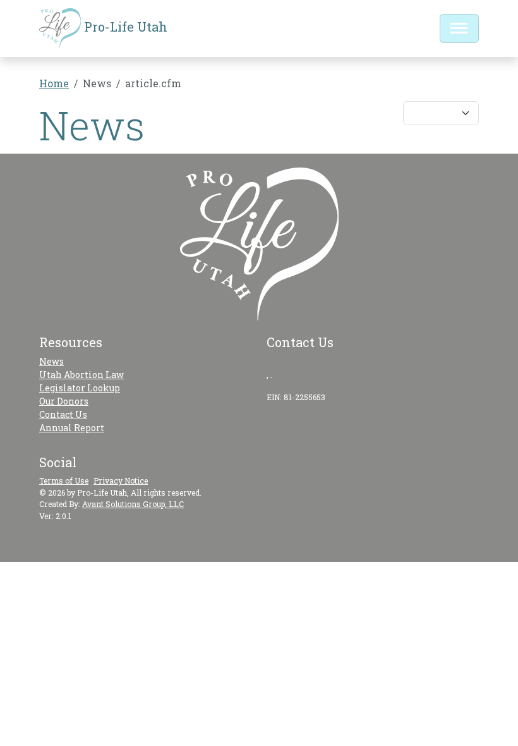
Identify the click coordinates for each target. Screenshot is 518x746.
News (51, 361)
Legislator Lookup (79, 388)
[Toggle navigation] (459, 28)
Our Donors (63, 401)
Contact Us (63, 414)
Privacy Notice (120, 480)
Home (54, 83)
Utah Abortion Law (81, 375)
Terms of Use (63, 480)
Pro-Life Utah (124, 26)
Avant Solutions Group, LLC (133, 504)
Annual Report (71, 428)
